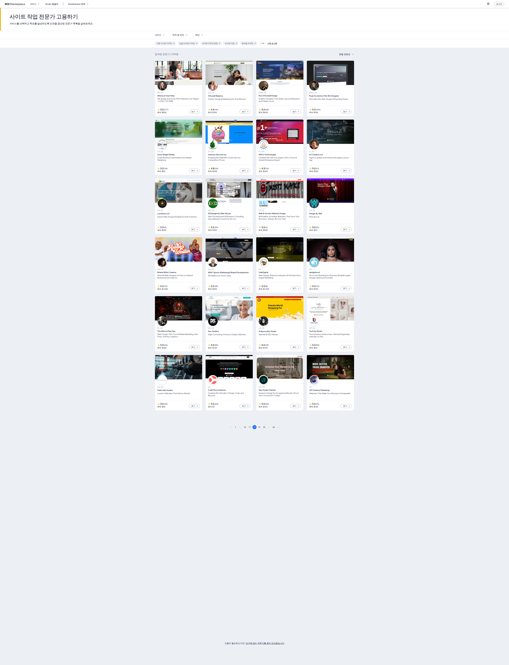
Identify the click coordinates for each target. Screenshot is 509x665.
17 (250, 427)
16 (245, 427)
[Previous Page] (231, 427)
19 (259, 427)
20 (264, 427)
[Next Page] (278, 427)
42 (274, 427)
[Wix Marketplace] (15, 4)
